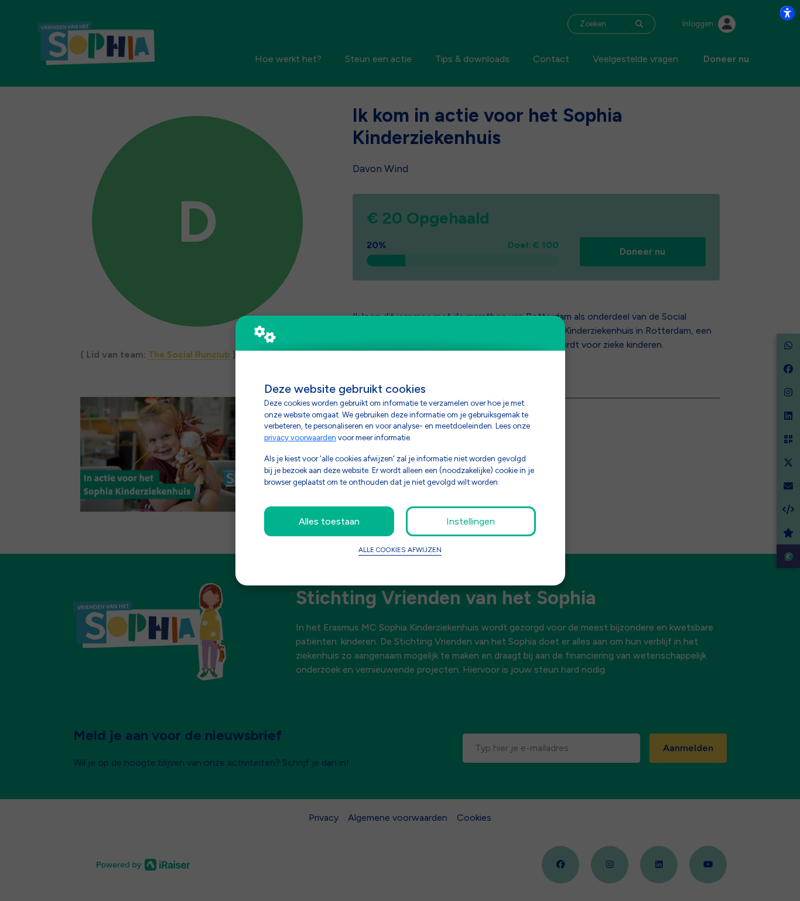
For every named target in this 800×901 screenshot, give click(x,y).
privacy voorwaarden (300, 437)
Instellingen (470, 521)
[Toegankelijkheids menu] (787, 13)
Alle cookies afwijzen (400, 550)
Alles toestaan (329, 521)
